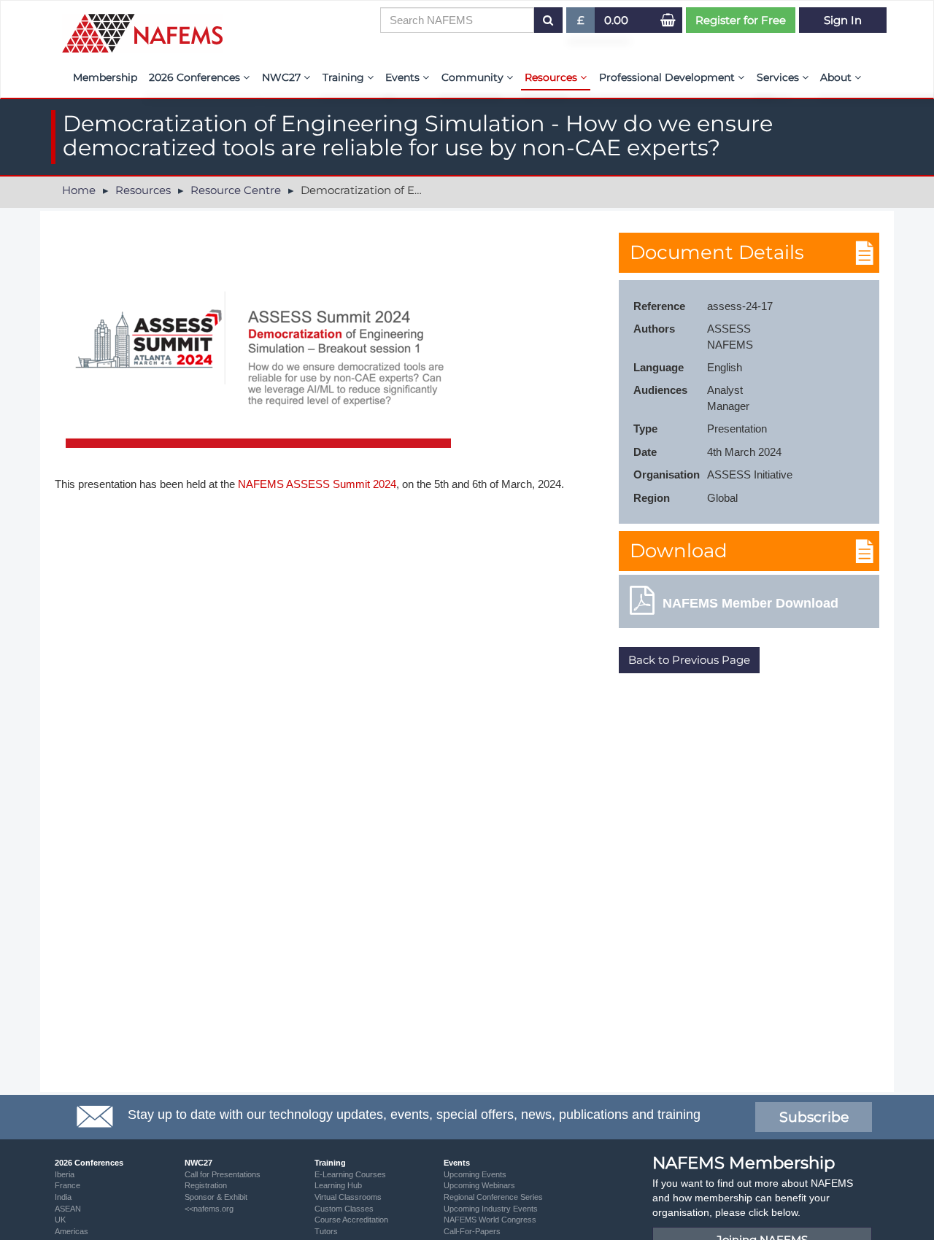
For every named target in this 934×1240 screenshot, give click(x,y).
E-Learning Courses (350, 1174)
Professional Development (668, 77)
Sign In (843, 20)
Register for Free (740, 20)
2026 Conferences (196, 77)
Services (779, 77)
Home (79, 190)
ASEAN (68, 1208)
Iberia (64, 1174)
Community (473, 77)
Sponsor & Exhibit (216, 1197)
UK (60, 1219)
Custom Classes (344, 1208)
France (67, 1185)
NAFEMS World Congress (490, 1219)
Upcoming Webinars (479, 1185)
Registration (206, 1185)
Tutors (326, 1231)
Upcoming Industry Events (491, 1208)
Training (345, 77)
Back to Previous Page (689, 660)
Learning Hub (338, 1185)
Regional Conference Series (493, 1197)
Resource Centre (235, 190)
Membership (105, 77)
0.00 (616, 20)
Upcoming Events (475, 1174)
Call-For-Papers (472, 1231)
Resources (552, 77)
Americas (71, 1231)
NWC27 (283, 77)
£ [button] (586, 23)
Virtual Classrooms (348, 1197)
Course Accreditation (351, 1219)
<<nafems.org (209, 1208)
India (63, 1197)
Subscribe (814, 1117)
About (837, 77)
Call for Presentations (222, 1174)
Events (403, 77)
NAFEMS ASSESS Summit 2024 (317, 484)
